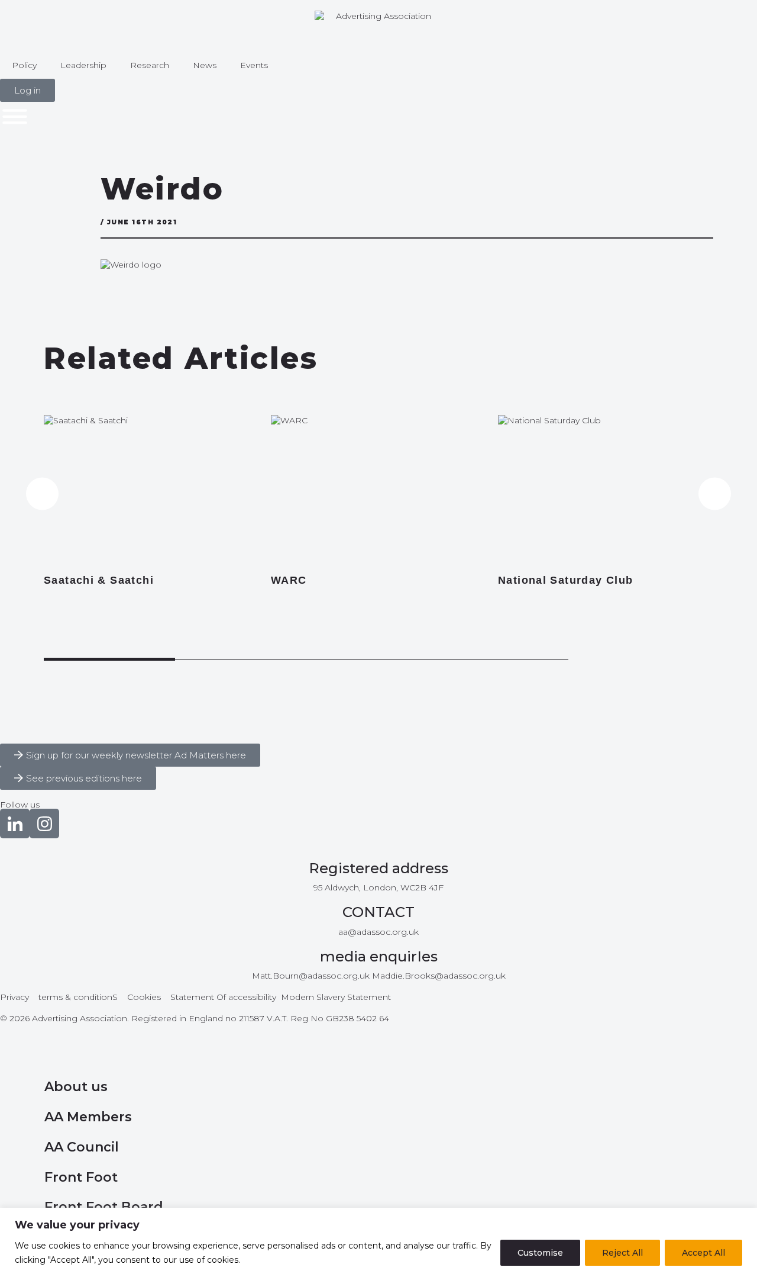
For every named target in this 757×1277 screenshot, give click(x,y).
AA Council (81, 1147)
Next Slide (714, 494)
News (204, 65)
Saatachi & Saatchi (99, 580)
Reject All (622, 1252)
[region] (378, 1242)
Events (254, 65)
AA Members (88, 1117)
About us (76, 1087)
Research (149, 65)
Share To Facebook (51, 228)
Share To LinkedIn (51, 254)
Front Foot (81, 1177)
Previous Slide (42, 494)
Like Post (66, 173)
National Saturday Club (565, 580)
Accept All (703, 1252)
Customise (540, 1252)
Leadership (83, 65)
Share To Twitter (51, 201)
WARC (289, 580)
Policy (24, 65)
